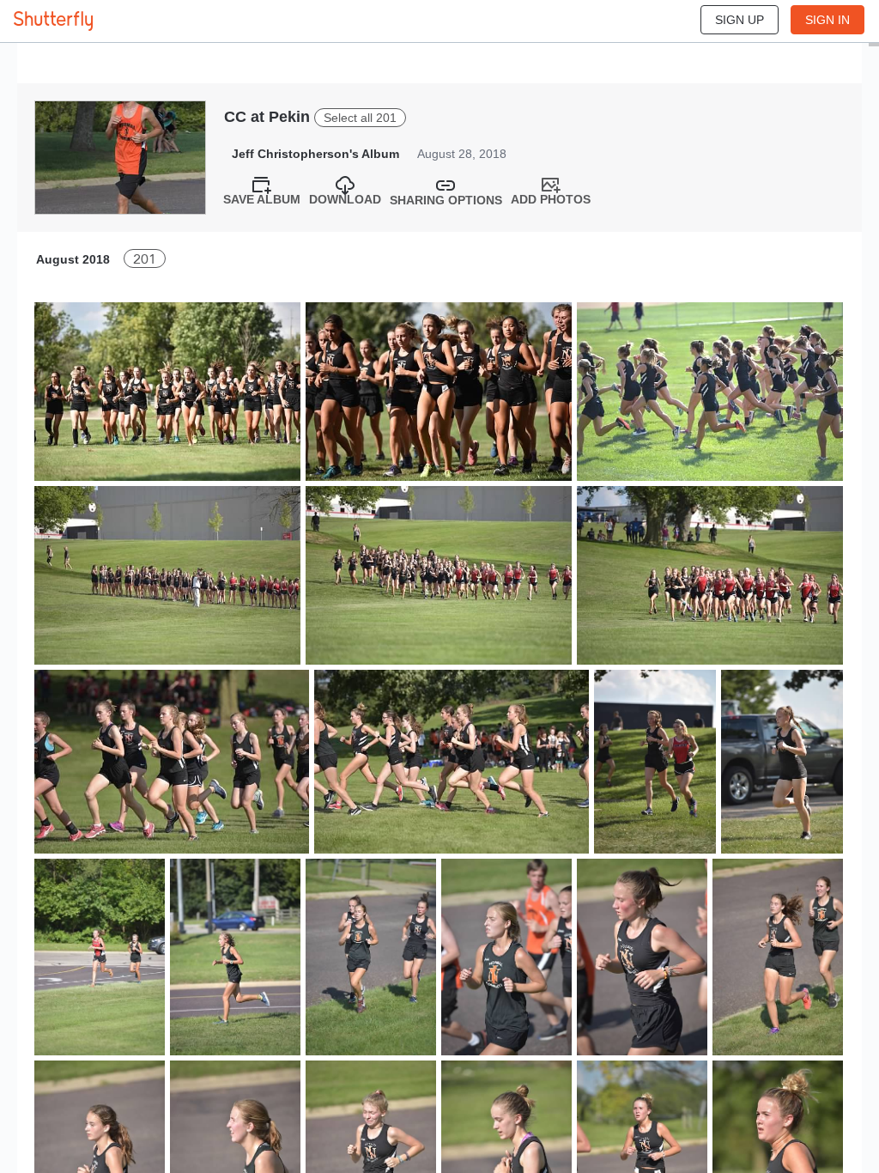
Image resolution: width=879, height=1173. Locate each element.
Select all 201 (360, 118)
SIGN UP (739, 20)
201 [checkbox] (144, 259)
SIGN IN (827, 20)
